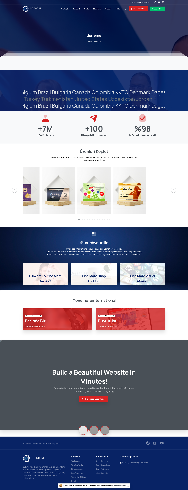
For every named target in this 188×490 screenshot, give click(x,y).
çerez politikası (120, 486)
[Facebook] (155, 2)
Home (89, 41)
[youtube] (159, 2)
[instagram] (163, 2)
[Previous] (14, 190)
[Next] (173, 190)
